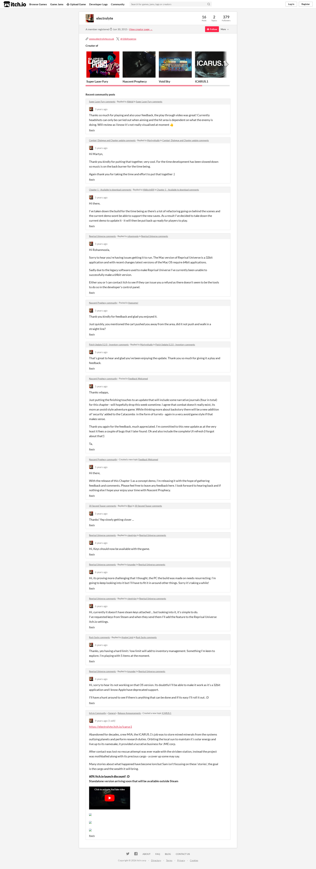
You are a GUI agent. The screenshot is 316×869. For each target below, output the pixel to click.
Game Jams (56, 4)
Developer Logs (98, 4)
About (146, 854)
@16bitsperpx (128, 38)
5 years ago (101, 147)
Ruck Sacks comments (99, 637)
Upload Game (78, 4)
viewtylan (132, 535)
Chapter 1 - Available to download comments (110, 189)
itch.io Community (97, 713)
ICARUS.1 (201, 81)
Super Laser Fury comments (102, 101)
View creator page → (141, 29)
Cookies (194, 860)
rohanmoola (133, 236)
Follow (213, 29)
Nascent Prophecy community (103, 303)
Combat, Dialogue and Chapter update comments (112, 140)
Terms (169, 860)
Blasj (130, 506)
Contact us (183, 854)
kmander (131, 564)
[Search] (209, 4)
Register (306, 4)
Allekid (130, 101)
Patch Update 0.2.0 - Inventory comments (109, 344)
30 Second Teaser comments (102, 506)
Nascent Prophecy (135, 81)
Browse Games (38, 4)
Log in (291, 4)
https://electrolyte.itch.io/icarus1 (110, 726)
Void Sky (164, 81)
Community (118, 4)
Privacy (181, 860)
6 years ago (101, 542)
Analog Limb (127, 637)
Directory (156, 860)
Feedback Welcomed (138, 378)
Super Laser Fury (97, 81)
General (112, 713)
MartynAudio (153, 140)
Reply (92, 130)
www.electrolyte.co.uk (101, 38)
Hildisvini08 (148, 189)
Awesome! (133, 303)
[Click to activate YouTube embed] (109, 797)
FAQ (157, 854)
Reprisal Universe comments (102, 236)
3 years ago (101, 109)
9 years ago (101, 720)
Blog (168, 854)
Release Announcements (129, 713)
